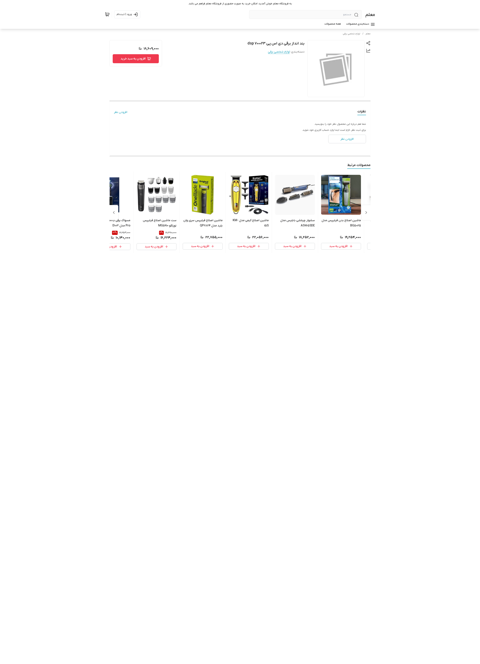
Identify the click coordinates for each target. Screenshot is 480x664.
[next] (113, 212)
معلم (370, 15)
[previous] (366, 212)
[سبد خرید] (107, 14)
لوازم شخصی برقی (351, 33)
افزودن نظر (120, 112)
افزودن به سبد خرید (133, 59)
